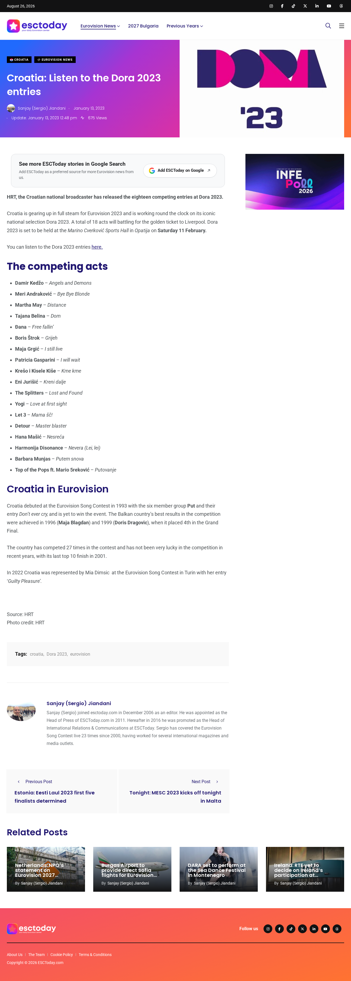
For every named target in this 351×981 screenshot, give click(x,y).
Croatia (21, 60)
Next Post (201, 781)
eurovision (80, 654)
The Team (36, 954)
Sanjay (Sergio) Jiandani (79, 703)
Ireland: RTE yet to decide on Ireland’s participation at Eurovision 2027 (298, 872)
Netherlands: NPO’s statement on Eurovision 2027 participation (39, 872)
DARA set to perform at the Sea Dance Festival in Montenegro (217, 870)
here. (97, 247)
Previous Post (39, 781)
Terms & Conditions (95, 954)
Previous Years (183, 26)
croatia (36, 654)
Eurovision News (98, 26)
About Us (14, 954)
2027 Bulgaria (143, 26)
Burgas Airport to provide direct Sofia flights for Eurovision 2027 (127, 872)
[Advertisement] (294, 256)
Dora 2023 (57, 654)
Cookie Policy (61, 954)
